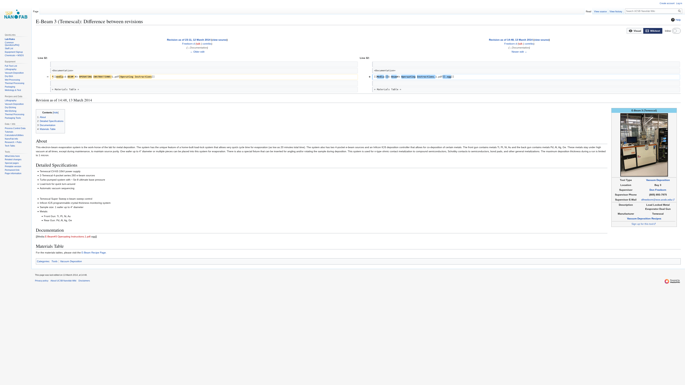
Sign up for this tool (642, 223)
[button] (635, 31)
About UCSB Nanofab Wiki (63, 280)
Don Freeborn (658, 189)
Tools (54, 261)
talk (198, 43)
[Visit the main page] (15, 14)
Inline (668, 30)
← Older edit (197, 51)
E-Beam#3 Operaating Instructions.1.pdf (67, 236)
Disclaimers (84, 280)
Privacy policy (41, 280)
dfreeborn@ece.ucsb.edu (656, 199)
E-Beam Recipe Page (94, 252)
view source (219, 39)
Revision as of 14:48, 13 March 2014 (511, 39)
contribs (206, 43)
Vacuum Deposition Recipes (644, 218)
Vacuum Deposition (658, 180)
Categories (43, 261)
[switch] (676, 31)
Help (678, 19)
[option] (635, 31)
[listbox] (644, 31)
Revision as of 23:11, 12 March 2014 (188, 39)
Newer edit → (519, 51)
